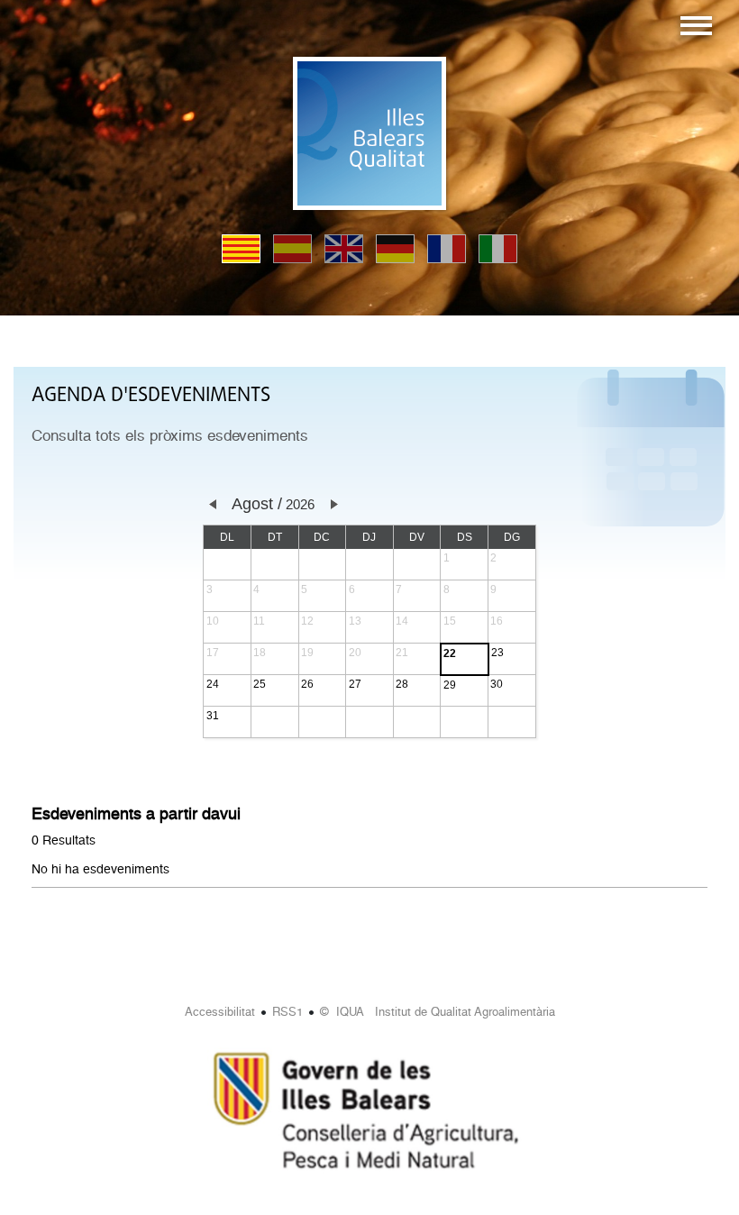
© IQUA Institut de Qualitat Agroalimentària (437, 1012)
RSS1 (287, 1012)
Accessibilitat (220, 1012)
